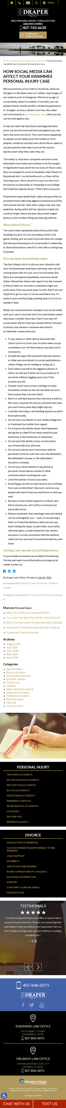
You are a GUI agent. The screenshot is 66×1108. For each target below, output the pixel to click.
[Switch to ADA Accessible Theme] (4, 1096)
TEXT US (49, 1104)
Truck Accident (14, 706)
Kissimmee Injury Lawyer (14, 61)
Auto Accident (14, 669)
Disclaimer (37, 1096)
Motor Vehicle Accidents (20, 689)
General (11, 686)
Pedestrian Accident (17, 696)
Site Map (28, 1096)
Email (28, 2)
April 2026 (12, 657)
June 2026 (12, 650)
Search (36, 2)
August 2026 (13, 644)
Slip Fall (11, 702)
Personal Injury (38, 61)
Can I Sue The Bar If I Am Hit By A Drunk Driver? (33, 617)
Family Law (13, 682)
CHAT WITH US (16, 1104)
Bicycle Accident (15, 672)
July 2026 (11, 647)
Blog (29, 61)
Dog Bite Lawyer (15, 679)
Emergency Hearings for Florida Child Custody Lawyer (33, 594)
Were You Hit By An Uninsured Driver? (28, 612)
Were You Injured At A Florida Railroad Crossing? (34, 622)
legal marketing (25, 1090)
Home (12, 2)
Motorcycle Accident (17, 692)
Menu (51, 2)
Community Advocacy (18, 676)
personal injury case (35, 114)
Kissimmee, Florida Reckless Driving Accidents (33, 627)
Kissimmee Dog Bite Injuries (22, 632)
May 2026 (12, 654)
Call (19, 2)
